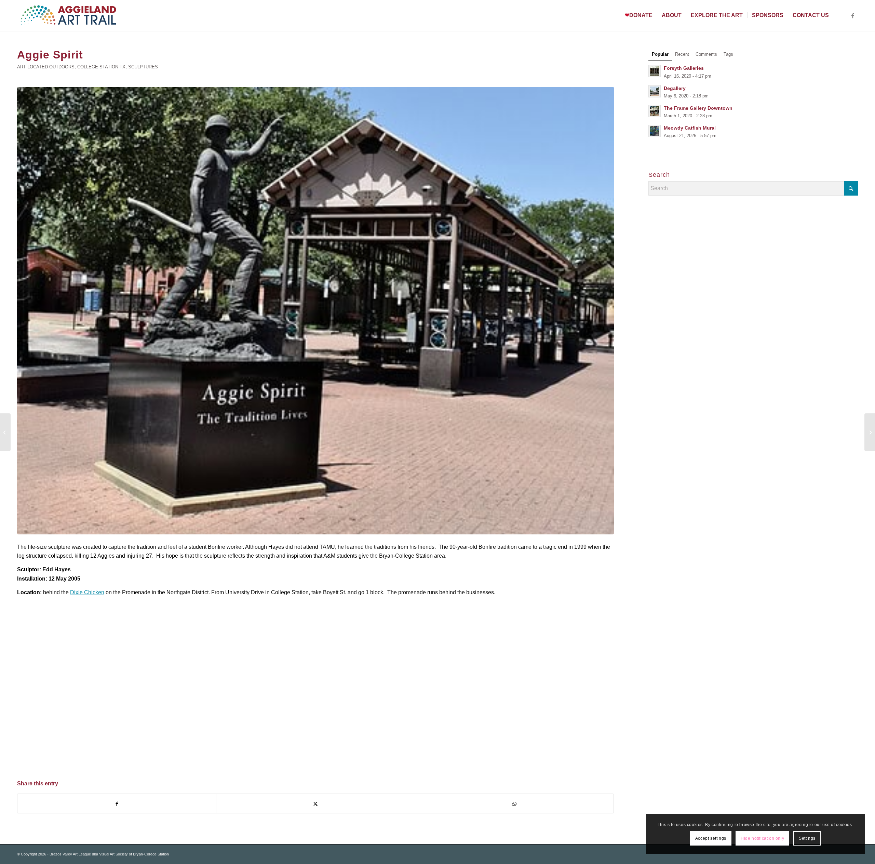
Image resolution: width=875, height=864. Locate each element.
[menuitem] (638, 15)
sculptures (143, 66)
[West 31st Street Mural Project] (5, 432)
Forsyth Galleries (684, 68)
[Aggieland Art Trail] (68, 15)
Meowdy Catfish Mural (690, 128)
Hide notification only (762, 838)
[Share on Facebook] (116, 803)
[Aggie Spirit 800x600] (315, 310)
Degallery (675, 88)
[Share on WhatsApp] (514, 803)
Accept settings (710, 838)
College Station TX (101, 66)
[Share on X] (315, 803)
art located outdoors (46, 66)
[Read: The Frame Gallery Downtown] (654, 111)
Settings (807, 838)
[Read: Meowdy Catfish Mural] (654, 131)
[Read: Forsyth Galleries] (654, 71)
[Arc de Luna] (869, 432)
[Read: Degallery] (654, 91)
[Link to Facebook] (853, 15)
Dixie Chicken (87, 592)
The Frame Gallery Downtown (698, 108)
